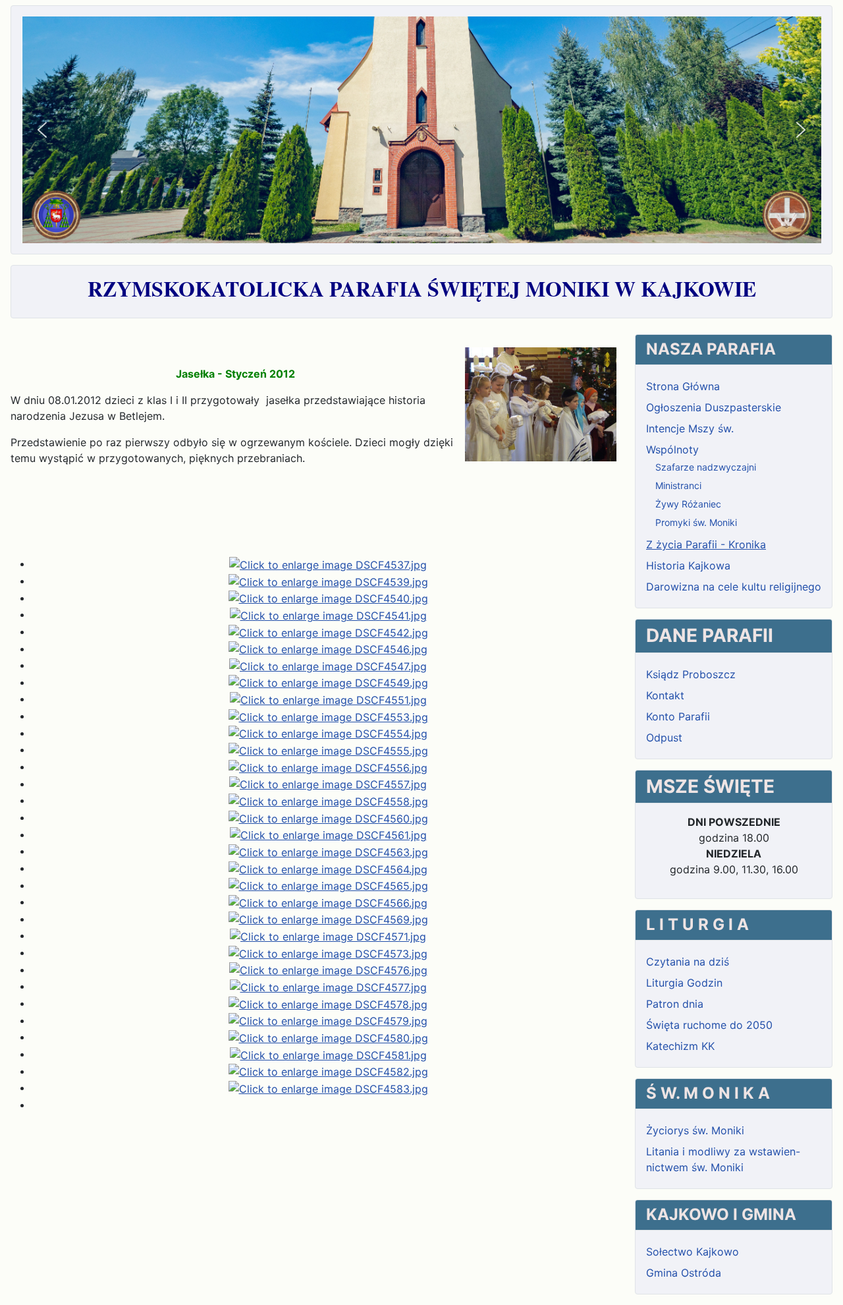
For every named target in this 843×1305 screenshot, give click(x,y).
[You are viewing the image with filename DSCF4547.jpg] (328, 665)
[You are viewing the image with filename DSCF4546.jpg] (328, 648)
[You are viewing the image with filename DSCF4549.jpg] (328, 682)
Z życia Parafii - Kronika (706, 544)
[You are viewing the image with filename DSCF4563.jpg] (328, 850)
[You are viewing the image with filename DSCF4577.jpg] (328, 986)
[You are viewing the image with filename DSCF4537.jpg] (328, 563)
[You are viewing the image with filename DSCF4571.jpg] (328, 935)
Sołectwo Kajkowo (692, 1251)
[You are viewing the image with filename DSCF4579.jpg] (328, 1020)
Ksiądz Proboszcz (691, 674)
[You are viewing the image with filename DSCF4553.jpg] (328, 715)
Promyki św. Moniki (696, 522)
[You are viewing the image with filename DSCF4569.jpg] (328, 918)
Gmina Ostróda (683, 1272)
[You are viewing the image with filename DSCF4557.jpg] (328, 783)
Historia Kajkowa (688, 565)
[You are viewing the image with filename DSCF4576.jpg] (328, 969)
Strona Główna (683, 386)
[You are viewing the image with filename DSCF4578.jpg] (328, 1003)
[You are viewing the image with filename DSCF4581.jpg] (328, 1053)
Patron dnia (674, 1003)
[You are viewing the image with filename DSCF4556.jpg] (328, 766)
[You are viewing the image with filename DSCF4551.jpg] (328, 698)
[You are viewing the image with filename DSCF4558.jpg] (328, 800)
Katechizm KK (680, 1046)
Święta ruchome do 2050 (709, 1024)
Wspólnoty (672, 449)
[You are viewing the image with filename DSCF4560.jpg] (328, 817)
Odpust (664, 737)
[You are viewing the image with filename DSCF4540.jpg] (328, 597)
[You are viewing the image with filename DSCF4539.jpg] (328, 580)
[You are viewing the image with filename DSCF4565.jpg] (328, 885)
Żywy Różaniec (688, 503)
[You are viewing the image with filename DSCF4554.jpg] (328, 733)
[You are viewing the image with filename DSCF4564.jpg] (328, 868)
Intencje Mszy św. (690, 428)
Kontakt (665, 695)
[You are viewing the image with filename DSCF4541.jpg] (328, 614)
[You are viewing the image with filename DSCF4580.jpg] (328, 1036)
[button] (42, 129)
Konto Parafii (678, 716)
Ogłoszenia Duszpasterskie (713, 407)
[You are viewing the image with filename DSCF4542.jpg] (328, 631)
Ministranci (678, 485)
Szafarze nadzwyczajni (705, 467)
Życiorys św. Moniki (695, 1130)
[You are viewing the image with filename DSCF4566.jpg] (328, 901)
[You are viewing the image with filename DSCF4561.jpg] (328, 834)
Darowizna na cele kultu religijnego (733, 586)
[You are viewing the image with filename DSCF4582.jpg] (328, 1071)
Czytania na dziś (687, 961)
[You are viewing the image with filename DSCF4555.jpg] (328, 749)
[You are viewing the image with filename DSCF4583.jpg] (328, 1087)
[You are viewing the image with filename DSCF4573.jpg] (328, 952)
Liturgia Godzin (684, 982)
